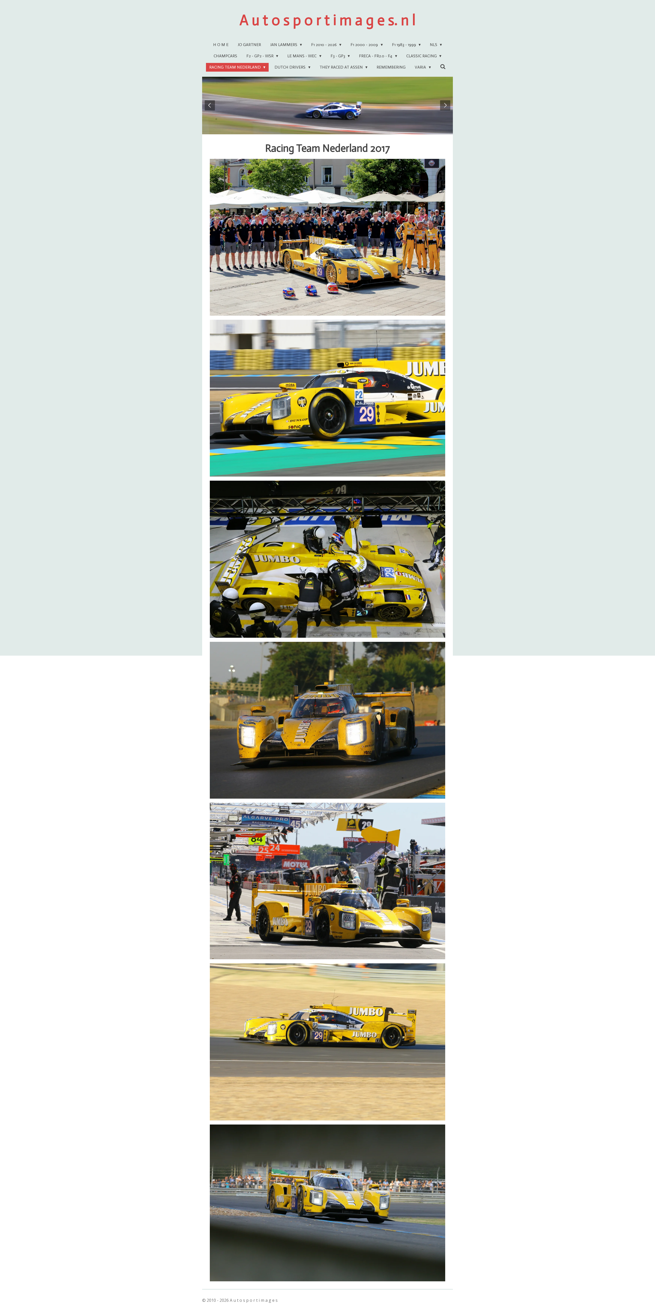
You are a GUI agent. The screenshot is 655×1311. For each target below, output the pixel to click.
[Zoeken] (443, 66)
